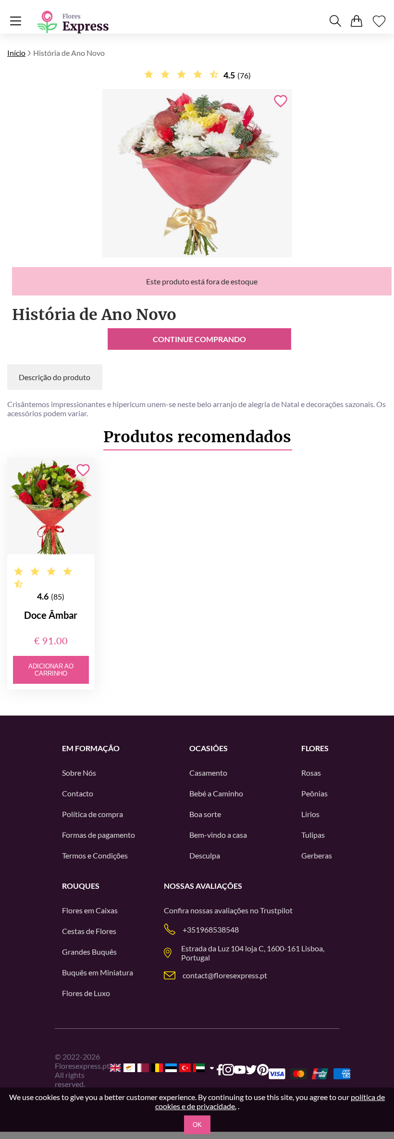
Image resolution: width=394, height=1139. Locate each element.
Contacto (77, 793)
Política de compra (92, 814)
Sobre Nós (79, 772)
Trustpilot (276, 910)
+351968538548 (211, 929)
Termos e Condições (95, 855)
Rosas (311, 772)
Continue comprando (199, 339)
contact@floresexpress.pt (225, 975)
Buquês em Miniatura (97, 972)
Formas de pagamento (98, 834)
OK (197, 1124)
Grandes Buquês (89, 951)
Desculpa (204, 855)
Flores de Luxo (86, 993)
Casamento (208, 772)
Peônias (314, 793)
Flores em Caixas (90, 910)
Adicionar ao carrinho (51, 670)
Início (16, 52)
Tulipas (313, 834)
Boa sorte (205, 814)
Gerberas (316, 855)
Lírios (310, 814)
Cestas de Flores (89, 930)
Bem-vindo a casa (218, 834)
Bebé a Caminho (216, 793)
